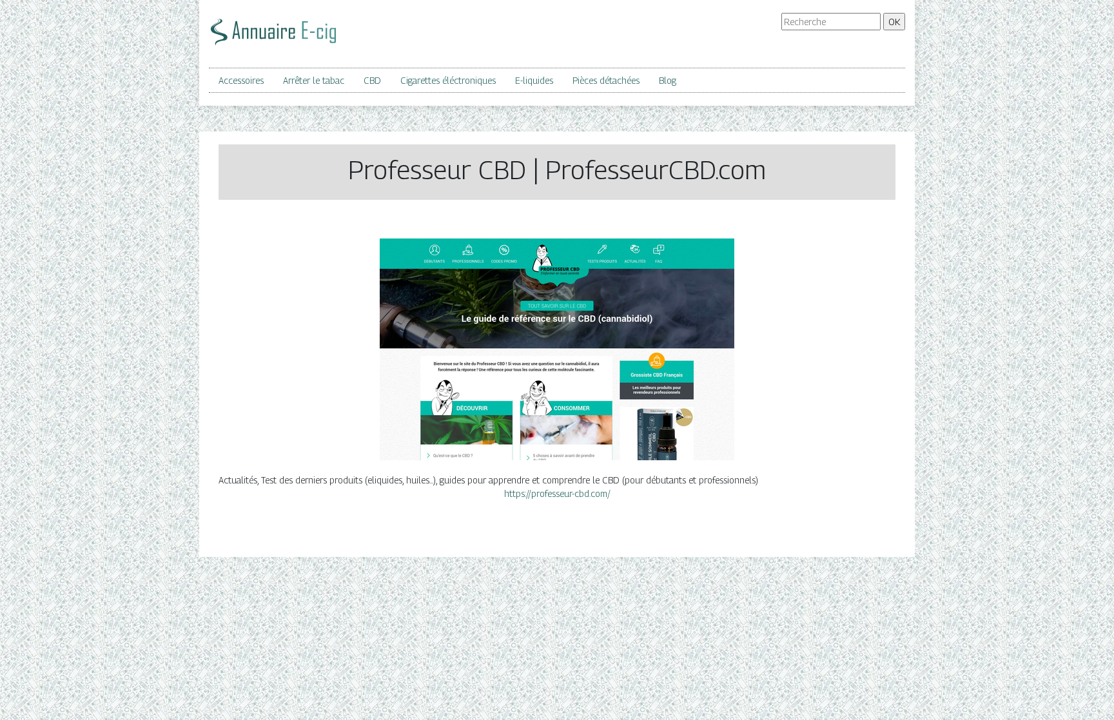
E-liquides (534, 80)
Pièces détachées (606, 80)
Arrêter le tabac (313, 80)
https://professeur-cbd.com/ (557, 493)
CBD (372, 80)
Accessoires (241, 80)
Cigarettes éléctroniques (448, 80)
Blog (667, 80)
